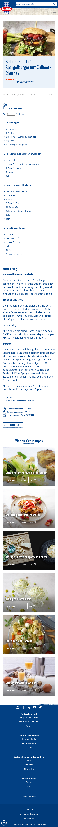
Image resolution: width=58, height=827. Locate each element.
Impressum (29, 819)
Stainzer (29, 764)
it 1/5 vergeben (6, 80)
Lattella (29, 760)
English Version (29, 796)
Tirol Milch (29, 769)
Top (4, 823)
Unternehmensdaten (29, 721)
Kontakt (29, 747)
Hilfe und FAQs (29, 739)
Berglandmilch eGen (29, 717)
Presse (29, 782)
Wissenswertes (29, 743)
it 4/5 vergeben (13, 80)
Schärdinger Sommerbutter (28, 164)
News (29, 786)
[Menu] (54, 11)
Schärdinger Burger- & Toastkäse (21, 137)
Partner (28, 726)
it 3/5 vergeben (11, 80)
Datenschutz (29, 809)
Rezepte (17, 95)
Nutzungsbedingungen (29, 814)
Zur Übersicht (14, 425)
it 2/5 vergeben (9, 80)
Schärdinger (7, 95)
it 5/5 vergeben (16, 80)
